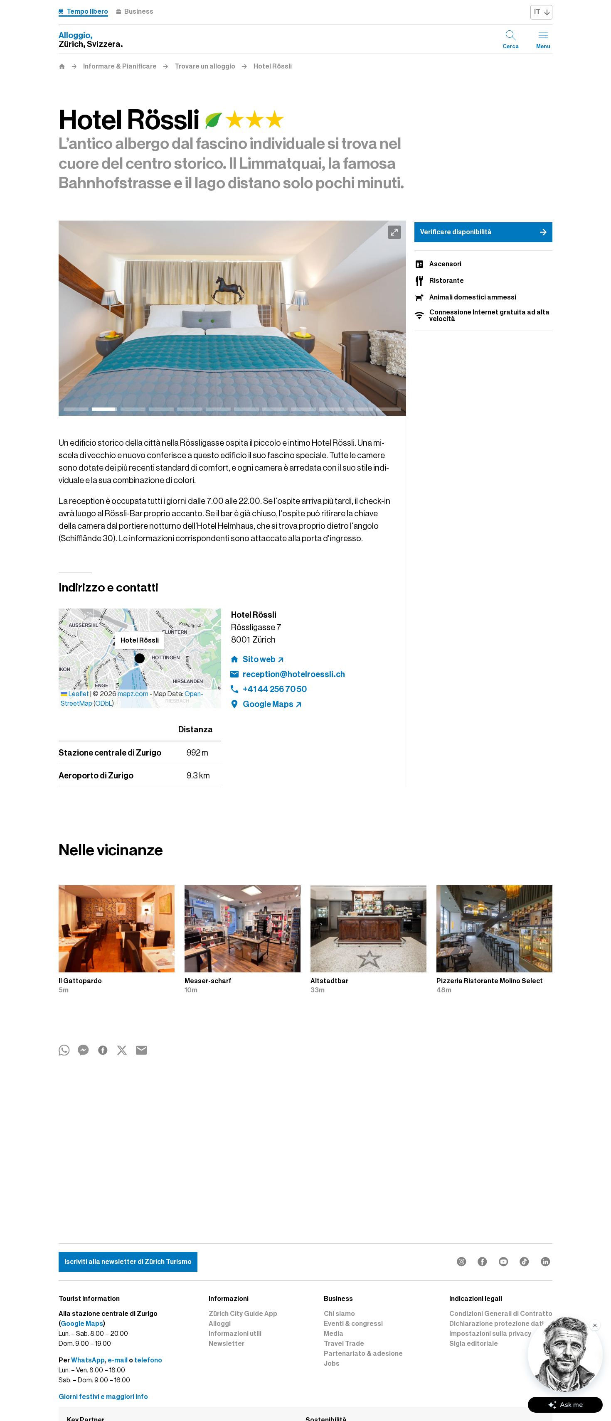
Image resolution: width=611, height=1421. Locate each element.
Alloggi (220, 1323)
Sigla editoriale (473, 1343)
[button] (140, 658)
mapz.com (134, 694)
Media (333, 1333)
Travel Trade (344, 1343)
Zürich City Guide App (243, 1314)
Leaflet (78, 694)
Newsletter (226, 1343)
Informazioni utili (235, 1333)
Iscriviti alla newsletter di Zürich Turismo (128, 1262)
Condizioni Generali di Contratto (500, 1314)
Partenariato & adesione (363, 1353)
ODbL (103, 703)
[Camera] (232, 318)
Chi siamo (339, 1314)
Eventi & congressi (353, 1323)
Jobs (332, 1363)
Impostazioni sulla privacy (490, 1333)
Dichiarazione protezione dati (496, 1323)
